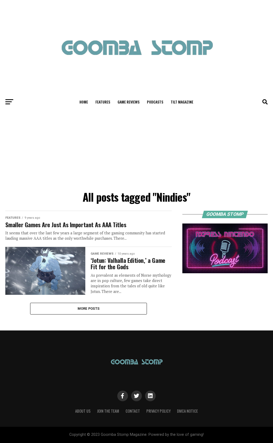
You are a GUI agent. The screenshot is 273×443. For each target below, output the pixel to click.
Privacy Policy (158, 411)
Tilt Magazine (182, 102)
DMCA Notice (187, 411)
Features (102, 102)
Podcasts (155, 102)
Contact (133, 411)
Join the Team (108, 411)
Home (83, 102)
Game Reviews (128, 102)
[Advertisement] (136, 148)
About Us (83, 411)
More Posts (89, 308)
